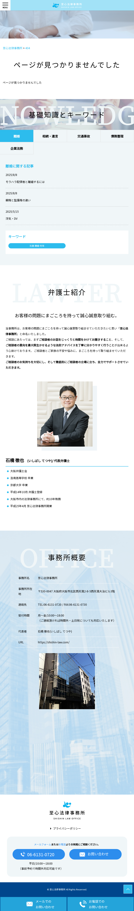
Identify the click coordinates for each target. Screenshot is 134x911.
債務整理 (117, 136)
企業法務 (16, 148)
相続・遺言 (50, 136)
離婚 (17, 136)
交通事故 (83, 136)
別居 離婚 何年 (37, 245)
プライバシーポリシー (67, 828)
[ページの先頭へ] (128, 889)
